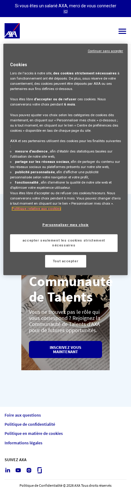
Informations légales (23, 443)
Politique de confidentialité (30, 424)
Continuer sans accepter (105, 51)
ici (66, 11)
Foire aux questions (23, 415)
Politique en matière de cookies (34, 433)
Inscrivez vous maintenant (65, 349)
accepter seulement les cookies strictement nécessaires (64, 242)
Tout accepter (65, 261)
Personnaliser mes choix (65, 225)
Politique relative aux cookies (36, 208)
